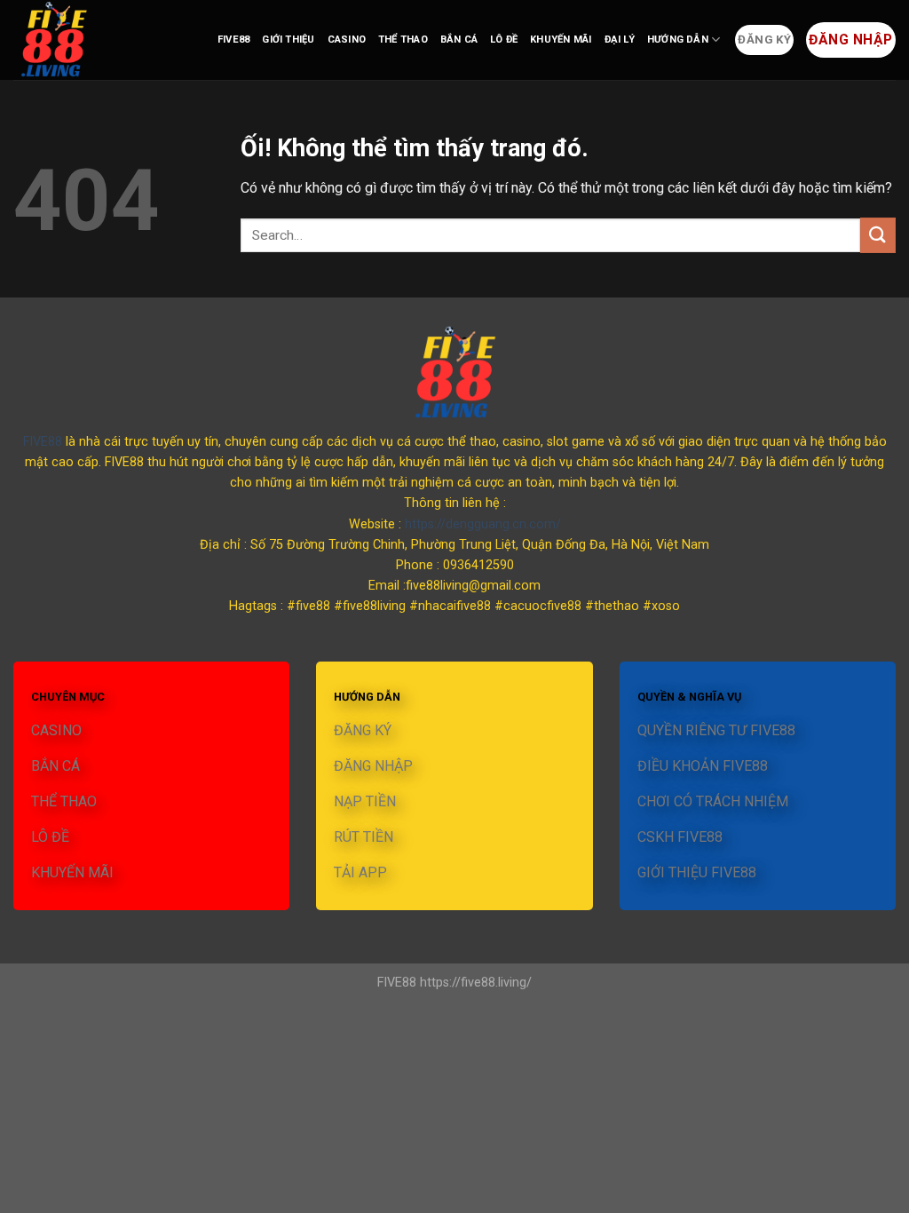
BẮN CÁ (459, 39)
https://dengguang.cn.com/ (483, 524)
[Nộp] (878, 235)
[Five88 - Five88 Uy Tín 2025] (102, 40)
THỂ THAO (403, 39)
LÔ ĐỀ (504, 39)
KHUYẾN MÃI (560, 39)
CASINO (347, 39)
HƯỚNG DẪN (677, 39)
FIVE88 (233, 39)
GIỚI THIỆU (288, 39)
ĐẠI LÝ (620, 39)
